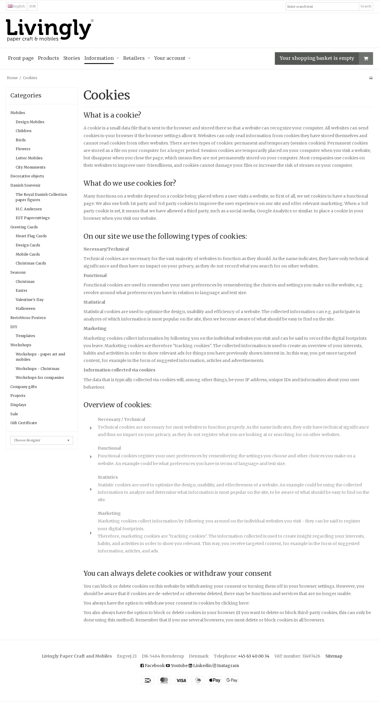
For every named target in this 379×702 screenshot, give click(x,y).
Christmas (25, 281)
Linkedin (202, 665)
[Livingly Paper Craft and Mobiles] (189, 30)
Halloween (25, 308)
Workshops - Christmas (38, 368)
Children (23, 131)
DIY (13, 327)
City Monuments (31, 167)
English (18, 6)
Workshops (20, 345)
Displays (18, 405)
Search (366, 6)
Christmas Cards (31, 263)
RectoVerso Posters (28, 317)
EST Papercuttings (33, 218)
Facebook (154, 665)
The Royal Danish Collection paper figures (41, 197)
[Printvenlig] (371, 78)
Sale (14, 414)
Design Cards (28, 245)
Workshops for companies (40, 377)
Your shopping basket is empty (317, 58)
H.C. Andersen (29, 209)
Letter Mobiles (29, 158)
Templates (25, 336)
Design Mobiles (30, 122)
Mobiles (17, 112)
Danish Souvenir (25, 185)
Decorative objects (27, 176)
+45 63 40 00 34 (253, 656)
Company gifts (23, 386)
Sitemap (333, 656)
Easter (22, 290)
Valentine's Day (30, 299)
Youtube (179, 665)
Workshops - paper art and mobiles (40, 357)
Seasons (18, 272)
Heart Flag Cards (31, 236)
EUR (33, 6)
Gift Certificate (23, 423)
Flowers (23, 149)
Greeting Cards (24, 227)
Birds (21, 140)
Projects (17, 395)
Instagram (227, 665)
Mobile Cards (28, 254)
